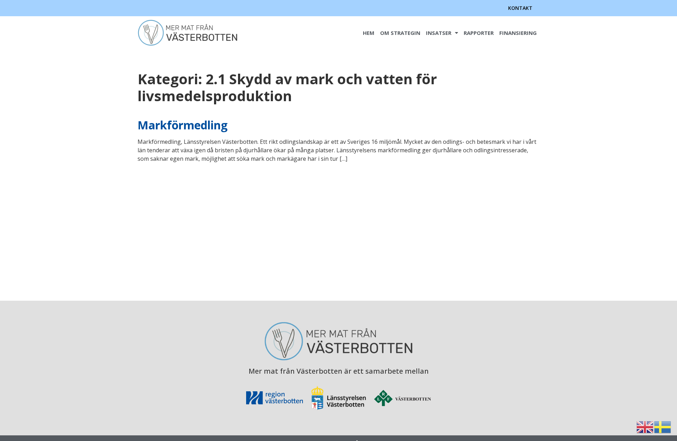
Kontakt (520, 8)
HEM (368, 32)
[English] (645, 426)
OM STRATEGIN (400, 32)
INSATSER (438, 32)
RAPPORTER (479, 32)
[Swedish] (663, 426)
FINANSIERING (518, 32)
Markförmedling (182, 125)
